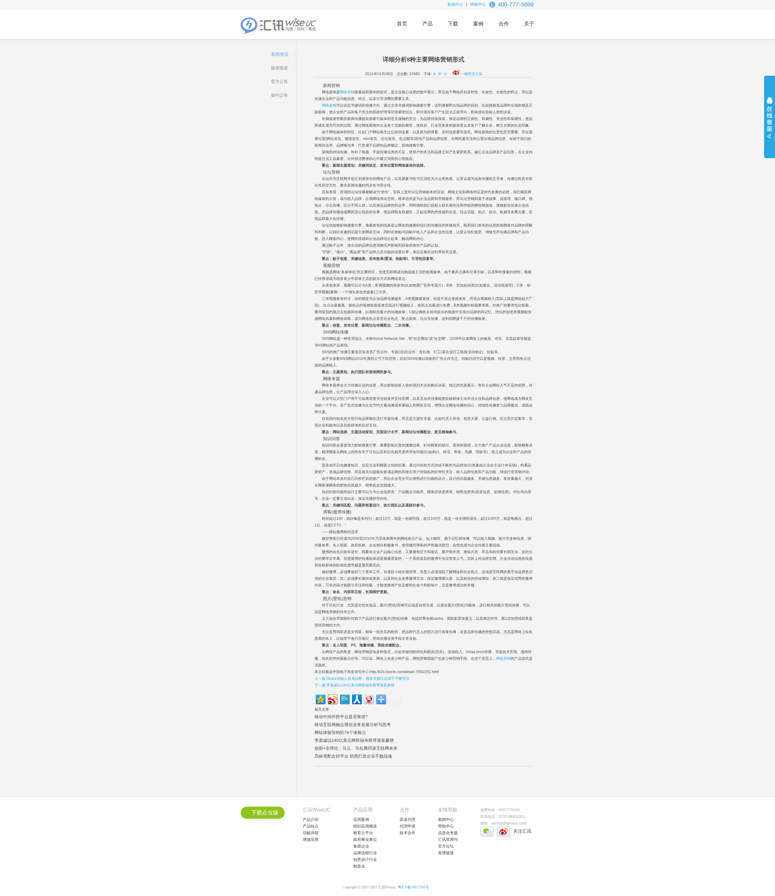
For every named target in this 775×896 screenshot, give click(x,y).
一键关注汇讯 (471, 74)
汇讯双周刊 (448, 839)
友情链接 (446, 853)
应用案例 (361, 819)
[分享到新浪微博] (332, 698)
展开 (769, 121)
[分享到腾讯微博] (344, 698)
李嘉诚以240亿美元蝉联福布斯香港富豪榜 (354, 740)
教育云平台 (363, 833)
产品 (427, 24)
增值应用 (310, 839)
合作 (504, 24)
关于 (529, 24)
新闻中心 (455, 4)
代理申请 (407, 826)
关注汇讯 (522, 831)
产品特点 (310, 826)
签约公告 (279, 95)
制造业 (359, 866)
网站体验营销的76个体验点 (340, 732)
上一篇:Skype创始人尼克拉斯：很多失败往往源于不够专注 (362, 678)
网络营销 (347, 92)
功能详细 (310, 833)
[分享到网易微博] (368, 698)
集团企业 (361, 846)
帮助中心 (478, 4)
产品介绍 (310, 819)
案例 (478, 24)
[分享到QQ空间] (320, 698)
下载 (453, 24)
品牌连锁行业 (365, 853)
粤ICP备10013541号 (413, 887)
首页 (402, 24)
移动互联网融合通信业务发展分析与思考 (353, 724)
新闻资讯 (279, 54)
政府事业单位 (365, 839)
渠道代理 (407, 819)
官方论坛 (446, 846)
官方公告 (279, 81)
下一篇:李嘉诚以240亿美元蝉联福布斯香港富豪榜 (354, 685)
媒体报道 (279, 67)
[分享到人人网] (356, 698)
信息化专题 (448, 833)
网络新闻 (329, 105)
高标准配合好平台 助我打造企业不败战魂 (353, 756)
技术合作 (407, 833)
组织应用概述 (365, 826)
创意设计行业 (365, 859)
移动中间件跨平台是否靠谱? (341, 716)
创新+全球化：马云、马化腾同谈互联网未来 (356, 748)
